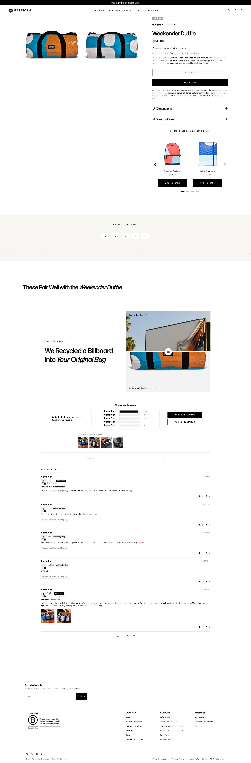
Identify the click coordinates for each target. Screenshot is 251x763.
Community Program (134, 739)
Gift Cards (165, 735)
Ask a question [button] (185, 422)
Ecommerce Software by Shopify (53, 759)
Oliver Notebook (207, 171)
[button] (158, 25)
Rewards (129, 731)
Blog (128, 735)
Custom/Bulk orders (204, 722)
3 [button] (127, 636)
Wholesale (199, 717)
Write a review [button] (185, 414)
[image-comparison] (168, 352)
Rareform (35, 759)
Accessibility (193, 759)
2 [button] (122, 636)
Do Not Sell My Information (213, 759)
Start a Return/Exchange (172, 726)
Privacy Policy (167, 739)
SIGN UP (81, 696)
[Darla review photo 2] (64, 616)
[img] (46, 477)
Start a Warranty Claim (171, 731)
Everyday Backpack (173, 171)
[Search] (229, 10)
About (128, 717)
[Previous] (155, 164)
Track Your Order (168, 722)
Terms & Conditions (160, 759)
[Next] (225, 164)
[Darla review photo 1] (48, 616)
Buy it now (190, 83)
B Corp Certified (134, 722)
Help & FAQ (165, 717)
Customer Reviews (134, 726)
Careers (198, 726)
